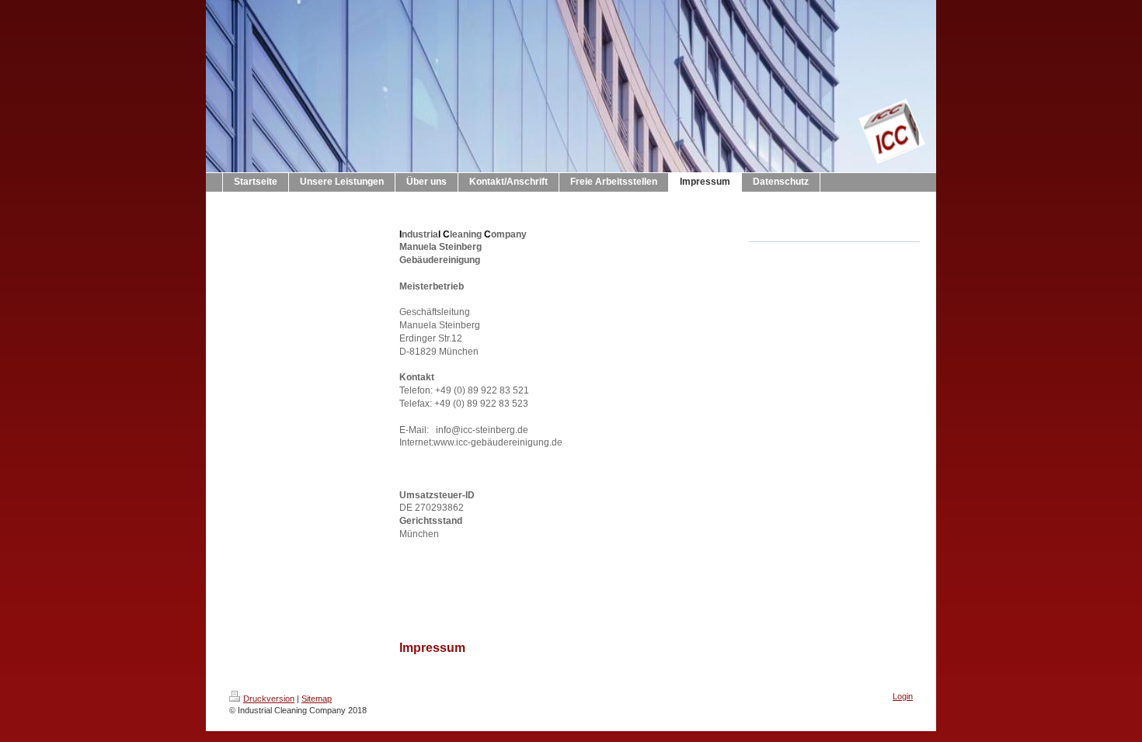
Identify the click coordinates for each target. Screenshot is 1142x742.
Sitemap (316, 698)
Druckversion (268, 698)
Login (903, 696)
